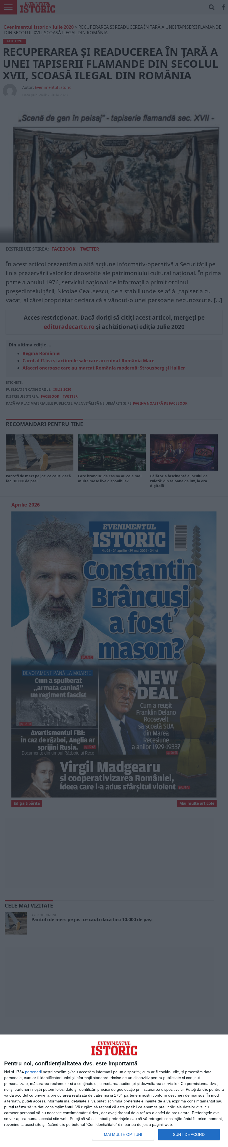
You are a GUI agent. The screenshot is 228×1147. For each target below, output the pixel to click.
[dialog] (114, 1091)
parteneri (33, 1072)
